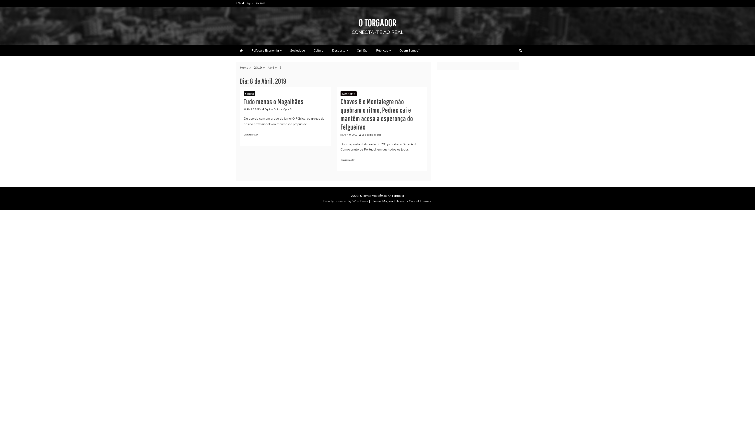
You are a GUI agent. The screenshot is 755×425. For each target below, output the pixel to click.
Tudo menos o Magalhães (273, 101)
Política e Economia (265, 50)
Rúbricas (382, 50)
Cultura (318, 50)
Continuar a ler (251, 134)
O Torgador (377, 22)
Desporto (338, 50)
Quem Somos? (410, 50)
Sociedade (297, 50)
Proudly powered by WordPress (346, 201)
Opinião (362, 50)
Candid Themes (420, 201)
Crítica (249, 94)
